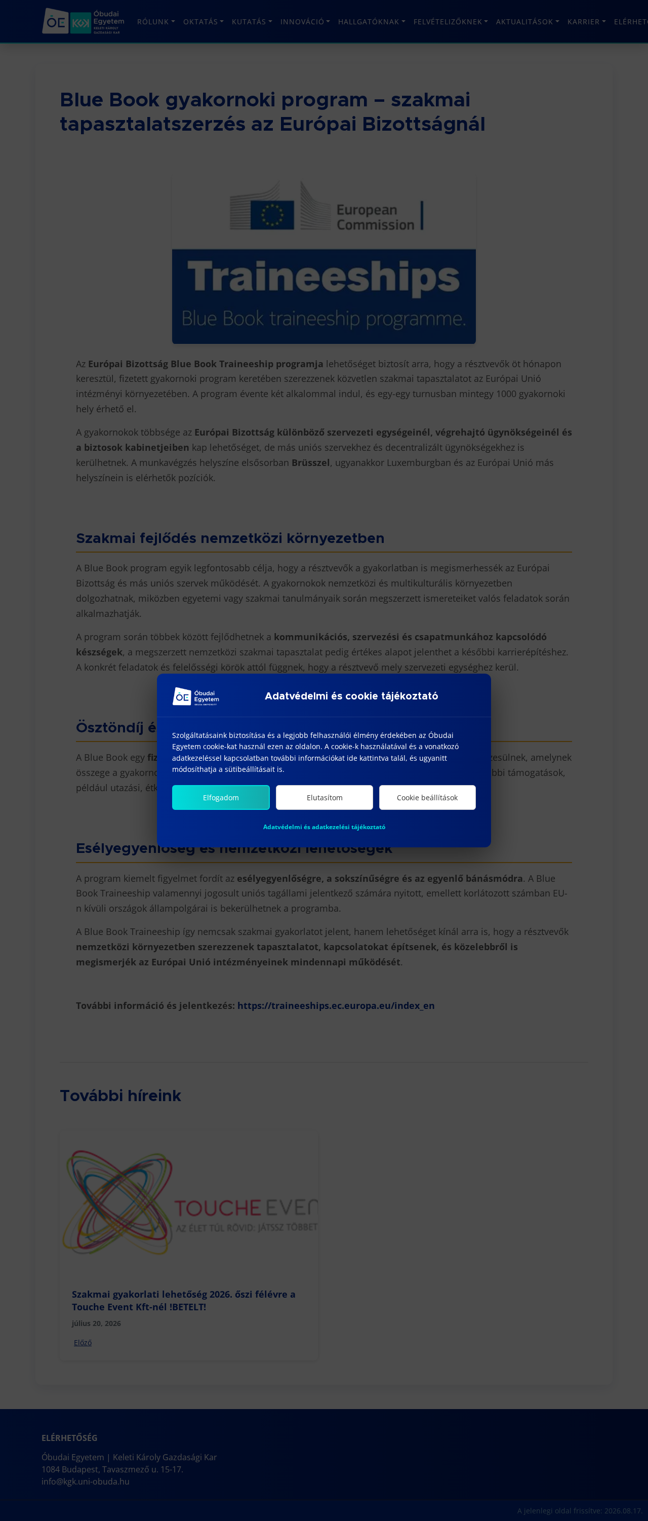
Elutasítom (325, 797)
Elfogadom (221, 797)
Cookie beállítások (427, 797)
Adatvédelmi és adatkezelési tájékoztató (324, 827)
